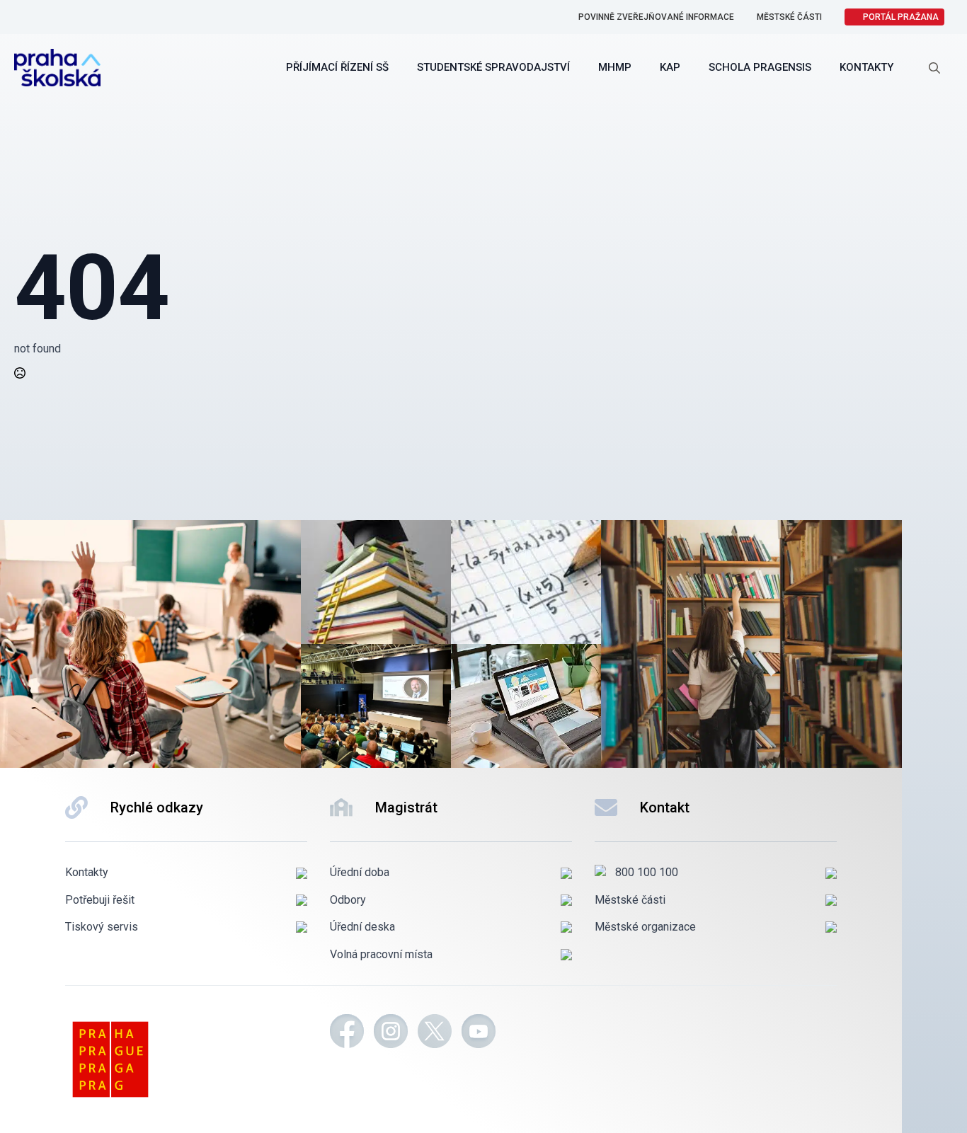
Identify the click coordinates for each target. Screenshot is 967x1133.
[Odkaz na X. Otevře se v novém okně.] (435, 1033)
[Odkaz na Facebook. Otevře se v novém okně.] (347, 1033)
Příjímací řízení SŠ (337, 67)
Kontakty (866, 67)
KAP (670, 67)
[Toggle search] (934, 68)
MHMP (614, 67)
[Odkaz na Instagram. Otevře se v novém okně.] (391, 1033)
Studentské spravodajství (493, 67)
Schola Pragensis (760, 67)
